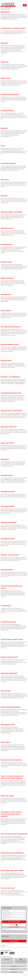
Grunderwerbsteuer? (7, 110)
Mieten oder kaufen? (7, 796)
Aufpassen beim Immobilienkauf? (11, 410)
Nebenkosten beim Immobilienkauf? (12, 853)
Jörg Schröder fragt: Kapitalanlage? (12, 870)
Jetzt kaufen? (5, 179)
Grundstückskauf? (6, 244)
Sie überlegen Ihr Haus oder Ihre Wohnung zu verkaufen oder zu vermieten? (11, 814)
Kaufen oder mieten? (7, 443)
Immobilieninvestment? (8, 163)
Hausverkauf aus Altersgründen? (11, 760)
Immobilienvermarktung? (9, 522)
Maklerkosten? (5, 12)
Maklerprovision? (6, 360)
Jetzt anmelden (14, 941)
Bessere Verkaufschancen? (9, 657)
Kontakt (13, 972)
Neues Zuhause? (6, 310)
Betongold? (4, 43)
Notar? (3, 146)
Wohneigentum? (6, 294)
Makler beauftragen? (7, 278)
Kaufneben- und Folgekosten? (10, 377)
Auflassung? (5, 62)
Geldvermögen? (6, 691)
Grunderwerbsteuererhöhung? (10, 707)
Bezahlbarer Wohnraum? (9, 427)
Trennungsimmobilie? (7, 506)
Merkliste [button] (14, 924)
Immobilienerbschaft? (8, 539)
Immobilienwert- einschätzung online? (13, 28)
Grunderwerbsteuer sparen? (10, 344)
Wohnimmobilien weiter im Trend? (12, 639)
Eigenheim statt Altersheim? (10, 555)
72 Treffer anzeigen (14, 921)
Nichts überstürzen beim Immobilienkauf (14, 834)
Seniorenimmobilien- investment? (11, 212)
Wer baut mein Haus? (8, 888)
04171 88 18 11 (7, 959)
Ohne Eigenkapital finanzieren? (11, 327)
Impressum (13, 966)
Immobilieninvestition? (8, 491)
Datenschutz (13, 969)
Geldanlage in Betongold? (9, 673)
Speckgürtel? (5, 459)
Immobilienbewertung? (8, 622)
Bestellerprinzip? (6, 262)
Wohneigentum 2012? (8, 725)
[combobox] (14, 911)
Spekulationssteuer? (7, 228)
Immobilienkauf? (6, 605)
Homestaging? (5, 742)
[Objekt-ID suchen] (24, 929)
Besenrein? (4, 196)
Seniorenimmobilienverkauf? (10, 94)
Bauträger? (4, 128)
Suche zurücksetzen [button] (14, 927)
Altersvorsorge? (6, 78)
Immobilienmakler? (7, 475)
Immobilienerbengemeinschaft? (11, 393)
